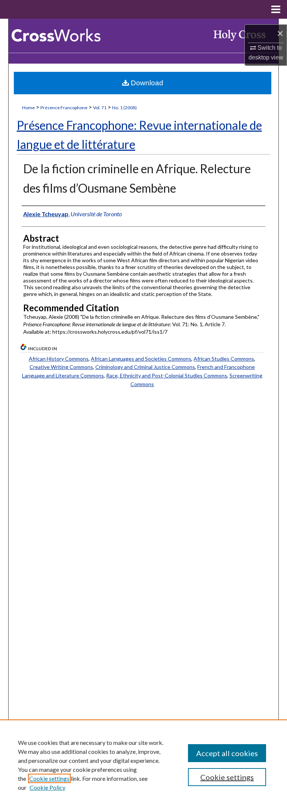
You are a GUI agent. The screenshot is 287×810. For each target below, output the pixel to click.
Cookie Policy (47, 787)
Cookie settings (49, 778)
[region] (143, 764)
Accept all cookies (227, 753)
